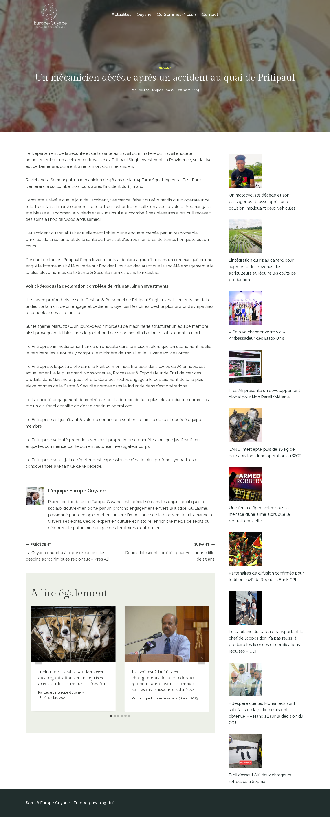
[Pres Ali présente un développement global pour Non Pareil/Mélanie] (266, 366)
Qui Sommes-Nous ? (177, 14)
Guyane (144, 14)
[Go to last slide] (38, 659)
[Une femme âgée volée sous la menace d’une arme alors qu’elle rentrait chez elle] (266, 484)
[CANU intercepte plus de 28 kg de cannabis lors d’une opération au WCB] (266, 425)
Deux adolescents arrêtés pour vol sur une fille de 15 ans (170, 551)
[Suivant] (201, 659)
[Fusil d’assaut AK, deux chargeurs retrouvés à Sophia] (266, 751)
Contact (210, 14)
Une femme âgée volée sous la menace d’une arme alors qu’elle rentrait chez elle (259, 514)
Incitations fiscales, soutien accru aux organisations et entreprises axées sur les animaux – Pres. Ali (71, 677)
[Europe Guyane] (50, 14)
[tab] (111, 716)
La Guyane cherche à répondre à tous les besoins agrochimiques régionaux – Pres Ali (67, 551)
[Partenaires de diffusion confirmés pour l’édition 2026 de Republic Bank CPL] (266, 549)
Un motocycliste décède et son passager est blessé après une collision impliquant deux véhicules (262, 201)
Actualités (122, 14)
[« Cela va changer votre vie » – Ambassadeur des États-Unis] (266, 308)
